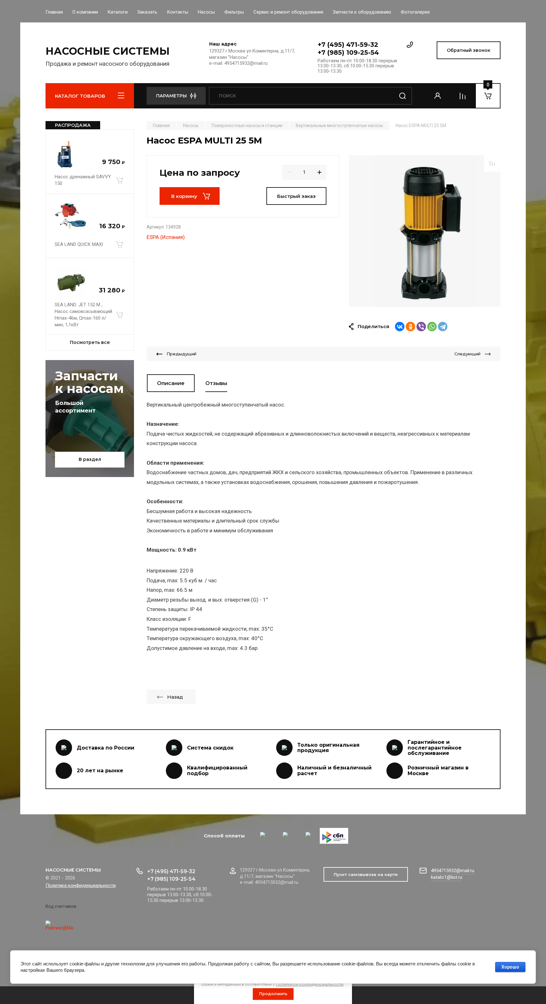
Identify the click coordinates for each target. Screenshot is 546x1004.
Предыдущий (182, 353)
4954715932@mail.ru (452, 870)
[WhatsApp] (432, 326)
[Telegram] (442, 326)
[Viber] (421, 326)
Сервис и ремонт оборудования (288, 12)
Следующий (467, 353)
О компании (85, 12)
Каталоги (117, 12)
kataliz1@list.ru (446, 877)
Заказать (147, 12)
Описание (171, 383)
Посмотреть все (90, 342)
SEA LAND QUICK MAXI (79, 244)
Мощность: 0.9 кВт (172, 550)
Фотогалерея (415, 12)
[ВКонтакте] (399, 326)
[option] (424, 231)
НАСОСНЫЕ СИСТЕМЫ (108, 51)
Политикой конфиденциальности (309, 984)
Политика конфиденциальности (81, 885)
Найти (402, 96)
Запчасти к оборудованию (362, 12)
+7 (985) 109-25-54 (348, 52)
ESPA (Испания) (166, 237)
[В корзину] (119, 180)
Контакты (177, 12)
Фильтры (234, 12)
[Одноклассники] (410, 326)
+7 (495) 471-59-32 (348, 44)
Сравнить (492, 163)
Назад (175, 697)
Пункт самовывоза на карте (366, 874)
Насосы (206, 12)
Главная (54, 12)
